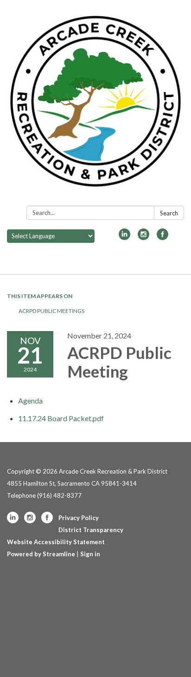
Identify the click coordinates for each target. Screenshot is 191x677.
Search (169, 213)
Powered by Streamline (41, 554)
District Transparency (90, 530)
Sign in (90, 554)
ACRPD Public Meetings (51, 310)
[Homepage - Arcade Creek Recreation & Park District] (95, 104)
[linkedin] (124, 237)
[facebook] (162, 237)
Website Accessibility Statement (56, 542)
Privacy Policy (78, 517)
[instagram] (143, 237)
